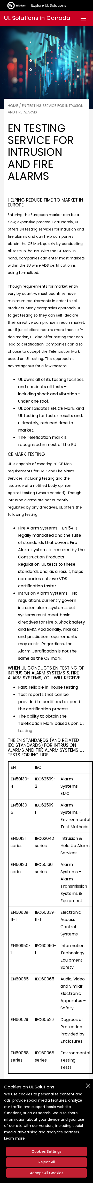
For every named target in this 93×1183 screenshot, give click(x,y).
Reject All (46, 1162)
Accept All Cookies (46, 1173)
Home (13, 105)
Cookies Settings (46, 1151)
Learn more (14, 1138)
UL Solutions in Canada (37, 18)
